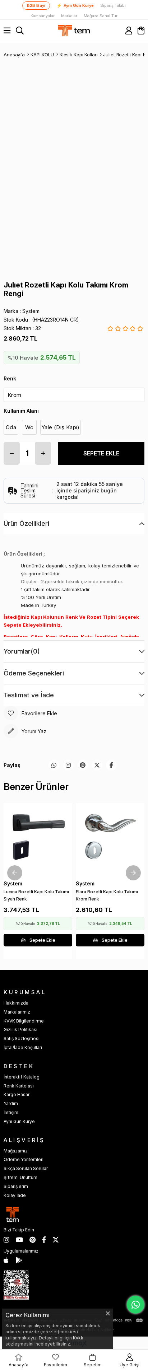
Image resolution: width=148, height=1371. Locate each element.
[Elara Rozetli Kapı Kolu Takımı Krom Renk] (110, 837)
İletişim (11, 1112)
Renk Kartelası (19, 1086)
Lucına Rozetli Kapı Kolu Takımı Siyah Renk (36, 895)
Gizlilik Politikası (20, 1029)
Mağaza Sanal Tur (100, 16)
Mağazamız (16, 1151)
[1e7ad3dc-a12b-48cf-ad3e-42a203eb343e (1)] (16, 1285)
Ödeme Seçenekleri (34, 673)
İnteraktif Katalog (22, 1077)
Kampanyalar (43, 16)
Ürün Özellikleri (26, 523)
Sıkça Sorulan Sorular (26, 1168)
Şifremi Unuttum (20, 1177)
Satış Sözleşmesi (22, 1038)
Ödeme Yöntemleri (23, 1159)
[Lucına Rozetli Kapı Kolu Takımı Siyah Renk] (38, 837)
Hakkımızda (16, 1003)
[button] (34, 860)
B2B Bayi (36, 5)
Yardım (11, 1103)
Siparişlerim (16, 1186)
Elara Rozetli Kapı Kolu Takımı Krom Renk (107, 895)
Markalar (69, 16)
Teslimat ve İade (29, 695)
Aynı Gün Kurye (75, 6)
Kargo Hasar (16, 1094)
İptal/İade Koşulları (23, 1047)
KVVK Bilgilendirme (24, 1021)
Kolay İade (15, 1195)
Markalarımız (17, 1012)
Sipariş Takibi (113, 6)
